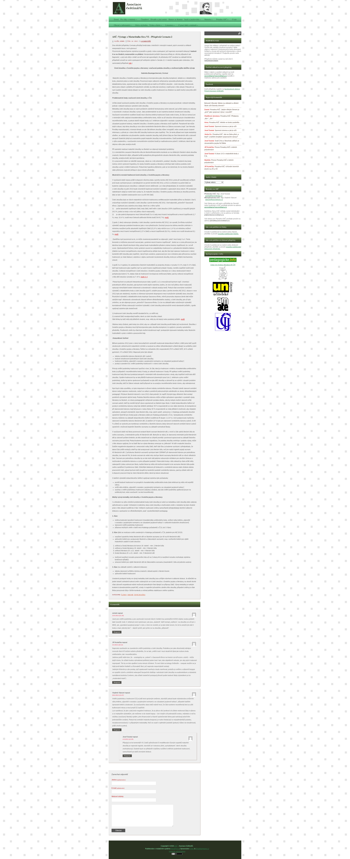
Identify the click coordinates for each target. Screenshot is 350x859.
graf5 (183, 319)
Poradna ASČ (222, 19)
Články (124, 595)
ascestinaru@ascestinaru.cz (215, 76)
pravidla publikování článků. (228, 234)
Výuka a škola (155, 25)
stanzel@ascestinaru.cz (214, 200)
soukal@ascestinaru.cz (213, 196)
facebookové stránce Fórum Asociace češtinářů (222, 90)
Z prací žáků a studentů (188, 25)
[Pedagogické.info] (223, 261)
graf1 (167, 217)
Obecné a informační (122, 25)
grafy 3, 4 (144, 277)
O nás (234, 19)
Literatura (170, 25)
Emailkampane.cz (202, 849)
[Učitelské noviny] (223, 295)
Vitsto (192, 849)
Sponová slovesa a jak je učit (225, 126)
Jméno (119, 780)
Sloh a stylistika (141, 25)
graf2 (116, 234)
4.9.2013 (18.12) (117, 645)
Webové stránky (117, 796)
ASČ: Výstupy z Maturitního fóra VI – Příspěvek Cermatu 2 (142, 36)
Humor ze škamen (176, 19)
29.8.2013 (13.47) (118, 695)
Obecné (130, 595)
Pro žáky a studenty (128, 19)
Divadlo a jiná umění (159, 19)
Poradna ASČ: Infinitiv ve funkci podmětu (224, 122)
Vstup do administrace (177, 851)
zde (130, 63)
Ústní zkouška (139, 595)
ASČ (176, 846)
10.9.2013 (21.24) (118, 615)
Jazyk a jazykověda (192, 19)
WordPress (175, 849)
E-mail (118, 788)
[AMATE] (223, 311)
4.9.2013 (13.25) (128, 739)
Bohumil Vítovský (210, 103)
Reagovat (117, 632)
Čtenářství (145, 19)
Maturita (208, 19)
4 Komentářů (146, 41)
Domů (116, 19)
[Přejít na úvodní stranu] (133, 8)
